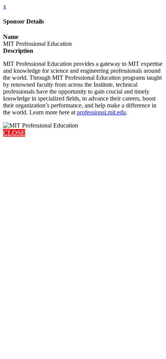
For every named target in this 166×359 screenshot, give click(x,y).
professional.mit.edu (101, 112)
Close (14, 133)
